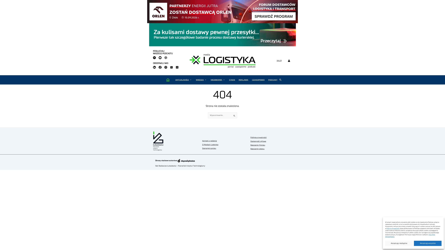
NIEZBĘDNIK (216, 80)
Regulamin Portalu (257, 145)
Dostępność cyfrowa (258, 141)
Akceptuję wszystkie (428, 243)
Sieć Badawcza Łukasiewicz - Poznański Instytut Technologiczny (180, 166)
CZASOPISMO (258, 80)
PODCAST (272, 80)
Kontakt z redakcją (209, 141)
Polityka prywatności (258, 137)
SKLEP (279, 61)
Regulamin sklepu (257, 149)
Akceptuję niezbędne (399, 243)
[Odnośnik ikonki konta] (289, 61)
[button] (190, 80)
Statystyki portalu (209, 148)
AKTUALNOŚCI (182, 80)
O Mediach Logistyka (210, 145)
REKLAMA (243, 80)
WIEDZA (200, 80)
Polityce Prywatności (393, 228)
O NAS (232, 80)
